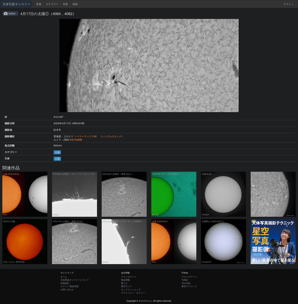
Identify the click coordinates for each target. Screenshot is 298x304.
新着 (38, 4)
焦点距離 (10, 145)
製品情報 (125, 279)
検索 (75, 4)
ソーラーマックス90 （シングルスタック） (99, 136)
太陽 (57, 152)
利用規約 (65, 283)
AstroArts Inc (145, 300)
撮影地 (8, 130)
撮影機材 (10, 136)
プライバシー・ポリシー (133, 292)
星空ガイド (126, 286)
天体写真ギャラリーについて (75, 279)
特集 (65, 4)
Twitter (185, 279)
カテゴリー (52, 4)
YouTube (186, 283)
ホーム (64, 276)
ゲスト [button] (287, 4)
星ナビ (124, 283)
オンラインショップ (131, 289)
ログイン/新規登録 (70, 286)
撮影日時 (10, 123)
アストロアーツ (128, 276)
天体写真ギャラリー (16, 4)
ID (6, 117)
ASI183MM (76, 139)
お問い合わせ (67, 289)
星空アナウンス (189, 286)
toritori (12, 13)
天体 (7, 158)
